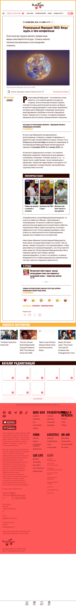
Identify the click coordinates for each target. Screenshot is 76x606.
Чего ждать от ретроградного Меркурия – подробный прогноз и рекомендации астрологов (44, 126)
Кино (50, 13)
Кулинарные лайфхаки (37, 445)
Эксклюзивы (37, 425)
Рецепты (36, 438)
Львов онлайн (37, 471)
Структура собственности (52, 464)
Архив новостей (52, 490)
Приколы (50, 416)
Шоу (34, 422)
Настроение (36, 306)
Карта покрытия (38, 468)
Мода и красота (60, 13)
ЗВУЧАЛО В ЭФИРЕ (66, 444)
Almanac (10, 100)
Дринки (35, 441)
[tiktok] (26, 412)
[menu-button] (3, 13)
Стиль (63, 422)
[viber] (39, 315)
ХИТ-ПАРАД (64, 447)
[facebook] (29, 315)
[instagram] (10, 412)
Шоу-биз (30, 13)
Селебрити (36, 419)
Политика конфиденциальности (53, 469)
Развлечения (40, 13)
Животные (50, 419)
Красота (64, 419)
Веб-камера (37, 465)
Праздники (51, 425)
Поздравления (52, 441)
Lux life (38, 455)
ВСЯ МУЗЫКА (65, 438)
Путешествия (51, 447)
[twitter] (34, 315)
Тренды (63, 425)
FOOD (36, 434)
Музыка (35, 428)
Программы (37, 462)
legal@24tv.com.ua (9, 518)
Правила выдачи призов (52, 483)
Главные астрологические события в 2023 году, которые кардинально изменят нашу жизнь (42, 289)
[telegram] (24, 315)
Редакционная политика (52, 478)
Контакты (50, 487)
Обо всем (50, 438)
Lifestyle (53, 434)
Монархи (36, 416)
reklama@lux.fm (8, 527)
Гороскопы (51, 422)
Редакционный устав (52, 473)
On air (65, 434)
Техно (49, 444)
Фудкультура (37, 449)
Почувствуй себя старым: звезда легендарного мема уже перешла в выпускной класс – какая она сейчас (45, 273)
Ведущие (36, 459)
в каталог (38, 399)
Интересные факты (47, 306)
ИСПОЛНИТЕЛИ (66, 441)
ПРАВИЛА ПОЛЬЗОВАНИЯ (51, 459)
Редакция (50, 493)
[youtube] (4, 416)
